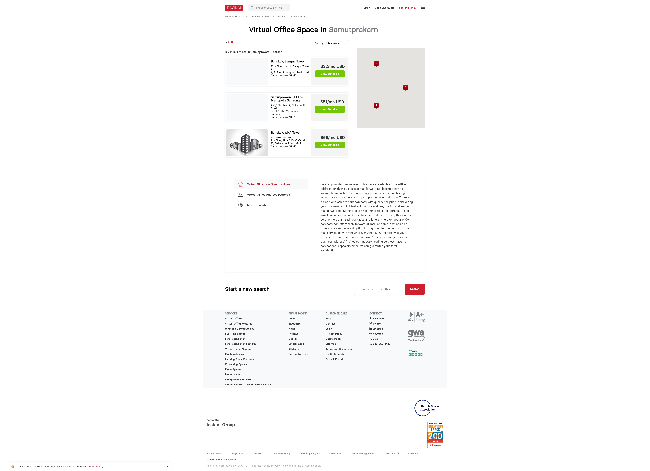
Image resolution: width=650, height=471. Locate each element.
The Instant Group (281, 453)
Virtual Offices (233, 318)
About (292, 318)
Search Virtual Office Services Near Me (248, 384)
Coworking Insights (310, 453)
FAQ (328, 318)
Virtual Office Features (238, 323)
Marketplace (232, 374)
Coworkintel (335, 453)
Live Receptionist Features (241, 344)
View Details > (330, 74)
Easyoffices (237, 453)
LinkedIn (378, 328)
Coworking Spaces (236, 364)
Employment (296, 344)
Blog (375, 338)
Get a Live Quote (384, 8)
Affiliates (294, 349)
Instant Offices (214, 453)
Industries (295, 323)
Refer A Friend (334, 359)
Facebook (378, 318)
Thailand (280, 16)
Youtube (378, 333)
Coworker (257, 453)
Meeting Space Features (239, 359)
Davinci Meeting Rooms (362, 453)
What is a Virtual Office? (239, 328)
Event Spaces (233, 369)
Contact (330, 323)
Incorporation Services (238, 379)
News (292, 328)
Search (414, 289)
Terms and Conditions (339, 349)
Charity (293, 338)
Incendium (413, 453)
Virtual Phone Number (238, 349)
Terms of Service (304, 465)
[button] (405, 88)
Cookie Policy (333, 338)
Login (367, 8)
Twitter (377, 323)
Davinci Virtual (232, 16)
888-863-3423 (408, 8)
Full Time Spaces (235, 333)
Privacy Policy (334, 333)
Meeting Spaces (234, 354)
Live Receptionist (235, 338)
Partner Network (298, 354)
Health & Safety (335, 354)
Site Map (331, 344)
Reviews (293, 333)
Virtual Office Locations (258, 16)
